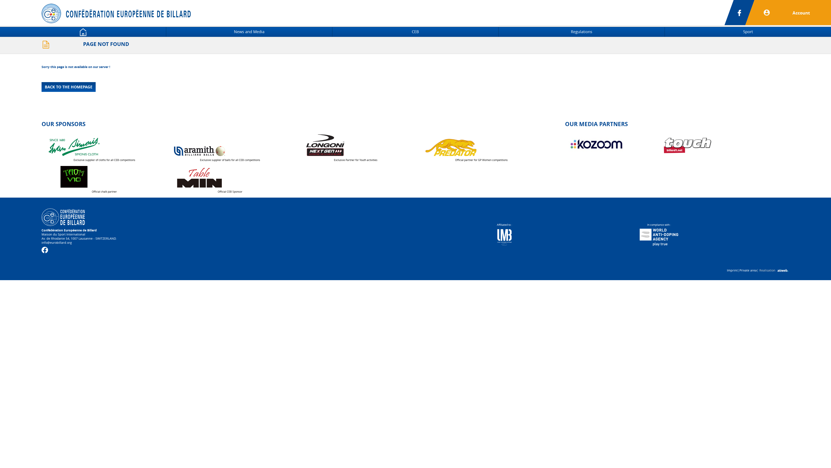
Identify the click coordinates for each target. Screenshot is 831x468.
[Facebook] (744, 12)
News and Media (249, 31)
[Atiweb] (783, 270)
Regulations (581, 31)
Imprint (732, 270)
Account (801, 13)
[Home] (83, 31)
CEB (415, 31)
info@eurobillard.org (57, 242)
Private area (748, 270)
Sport (748, 31)
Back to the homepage (68, 87)
